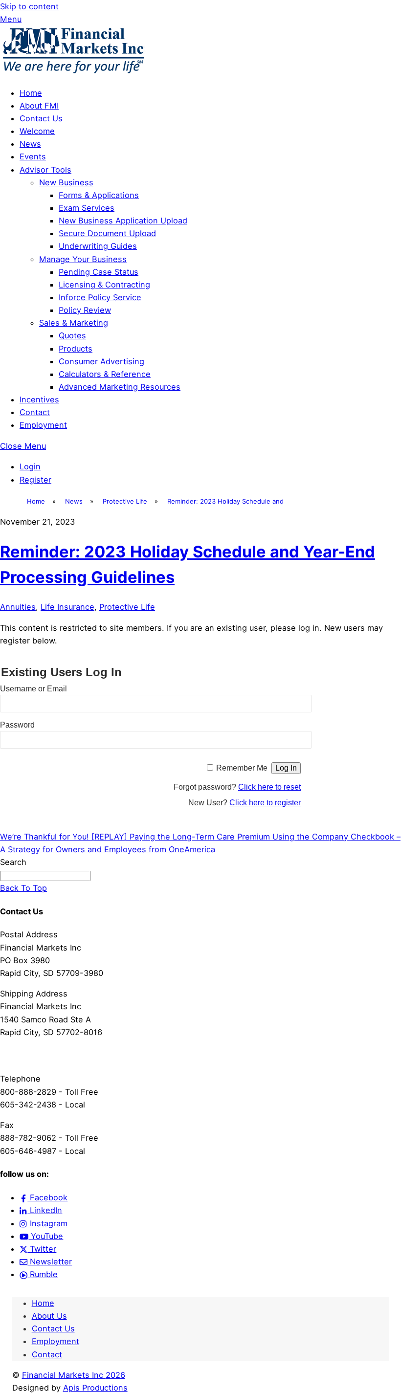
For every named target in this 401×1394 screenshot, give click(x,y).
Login (30, 466)
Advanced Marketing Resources (119, 387)
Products (75, 349)
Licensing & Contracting (104, 284)
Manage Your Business (83, 259)
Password (17, 725)
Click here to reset (269, 787)
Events (33, 156)
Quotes (72, 335)
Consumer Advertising (101, 361)
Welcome (37, 131)
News (30, 144)
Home (31, 93)
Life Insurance (67, 607)
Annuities (18, 607)
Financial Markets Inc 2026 (73, 1375)
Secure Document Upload (107, 233)
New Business (66, 182)
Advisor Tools (45, 170)
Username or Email (33, 689)
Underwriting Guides (98, 246)
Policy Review (85, 310)
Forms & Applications (99, 195)
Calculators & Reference (105, 374)
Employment (43, 425)
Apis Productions (95, 1388)
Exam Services (86, 208)
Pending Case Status (98, 272)
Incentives (39, 399)
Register (35, 480)
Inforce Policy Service (100, 297)
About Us (49, 1316)
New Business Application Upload (123, 220)
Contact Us (41, 118)
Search (13, 862)
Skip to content (29, 6)
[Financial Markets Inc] (73, 72)
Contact (35, 412)
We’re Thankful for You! (44, 836)
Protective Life (127, 607)
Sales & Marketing (73, 323)
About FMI (39, 106)
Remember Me (241, 768)
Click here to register (265, 802)
